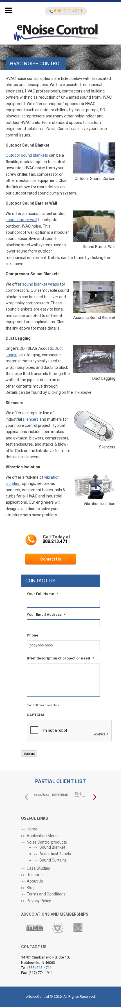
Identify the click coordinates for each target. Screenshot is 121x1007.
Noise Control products (47, 842)
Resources (36, 874)
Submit (29, 753)
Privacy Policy (39, 901)
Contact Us (50, 559)
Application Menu (42, 836)
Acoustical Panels (55, 853)
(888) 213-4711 (39, 968)
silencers (31, 419)
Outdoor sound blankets (27, 155)
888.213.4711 (56, 541)
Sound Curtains (53, 860)
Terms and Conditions (46, 894)
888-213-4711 (68, 11)
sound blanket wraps (40, 284)
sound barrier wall (21, 219)
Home (32, 829)
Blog (31, 887)
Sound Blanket (52, 847)
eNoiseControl (66, 31)
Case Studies (38, 868)
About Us (35, 881)
